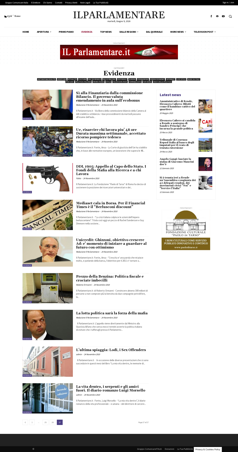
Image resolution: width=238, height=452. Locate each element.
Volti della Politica (162, 82)
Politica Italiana (83, 82)
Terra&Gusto (135, 82)
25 (45, 422)
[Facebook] (211, 16)
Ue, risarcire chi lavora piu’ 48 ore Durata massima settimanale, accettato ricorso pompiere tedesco (111, 133)
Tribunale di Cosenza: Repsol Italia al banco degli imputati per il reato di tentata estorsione (177, 143)
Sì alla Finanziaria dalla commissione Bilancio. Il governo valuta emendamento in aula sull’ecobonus (109, 97)
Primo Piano (98, 82)
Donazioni (169, 449)
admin (79, 354)
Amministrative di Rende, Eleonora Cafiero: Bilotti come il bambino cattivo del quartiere (177, 105)
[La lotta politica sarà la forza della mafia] (48, 325)
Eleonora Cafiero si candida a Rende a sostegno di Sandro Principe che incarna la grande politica (177, 124)
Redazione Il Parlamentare (87, 105)
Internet (170, 79)
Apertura (61, 79)
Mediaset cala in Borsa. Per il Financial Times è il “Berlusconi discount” (110, 205)
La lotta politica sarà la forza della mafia (112, 313)
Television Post (120, 82)
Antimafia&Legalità (46, 79)
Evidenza (27, 119)
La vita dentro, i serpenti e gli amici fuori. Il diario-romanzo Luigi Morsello (110, 389)
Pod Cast (70, 82)
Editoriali (122, 79)
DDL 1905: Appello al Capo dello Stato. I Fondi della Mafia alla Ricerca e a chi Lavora (111, 170)
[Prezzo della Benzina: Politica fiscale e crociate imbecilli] (48, 288)
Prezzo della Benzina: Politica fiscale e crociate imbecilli (110, 278)
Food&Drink (142, 79)
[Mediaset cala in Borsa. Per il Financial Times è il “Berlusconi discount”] (48, 215)
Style (108, 82)
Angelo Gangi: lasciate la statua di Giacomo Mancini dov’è (177, 162)
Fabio (78, 178)
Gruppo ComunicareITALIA (149, 449)
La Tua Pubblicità (185, 449)
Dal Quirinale (94, 79)
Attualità (72, 79)
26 (53, 422)
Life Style (181, 79)
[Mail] (217, 16)
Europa (132, 79)
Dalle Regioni (109, 79)
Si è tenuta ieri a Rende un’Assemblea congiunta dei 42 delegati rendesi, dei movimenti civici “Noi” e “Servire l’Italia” (178, 183)
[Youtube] (223, 16)
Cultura (82, 79)
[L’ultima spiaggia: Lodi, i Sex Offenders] (48, 362)
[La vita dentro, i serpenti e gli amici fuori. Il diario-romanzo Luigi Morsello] (48, 398)
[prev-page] (25, 422)
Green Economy (157, 79)
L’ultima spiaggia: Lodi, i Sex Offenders (111, 350)
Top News (147, 82)
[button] (230, 16)
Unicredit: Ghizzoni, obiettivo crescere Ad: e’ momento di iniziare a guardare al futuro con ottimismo (111, 244)
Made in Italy (194, 79)
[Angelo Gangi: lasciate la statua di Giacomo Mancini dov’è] (205, 164)
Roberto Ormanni (83, 284)
